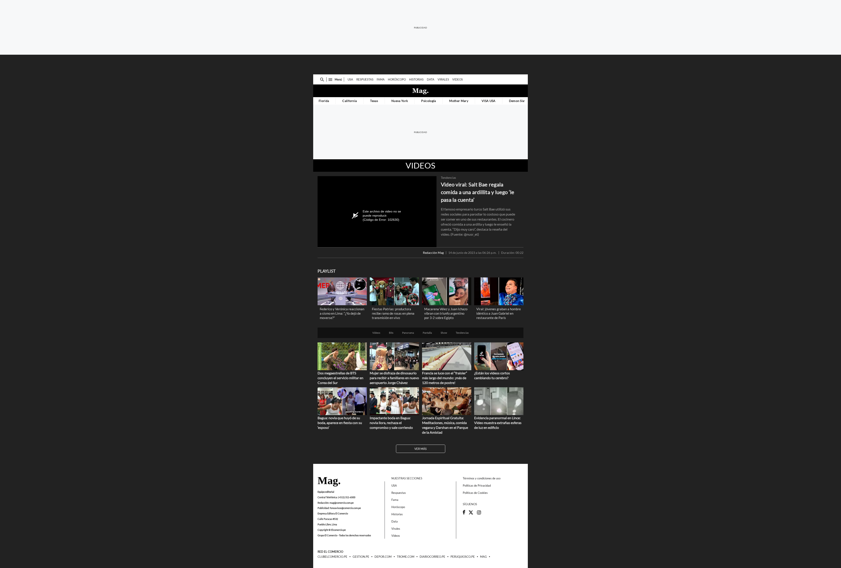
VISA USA (489, 101)
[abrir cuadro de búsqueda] (322, 79)
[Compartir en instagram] (479, 513)
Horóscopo (397, 79)
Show (444, 332)
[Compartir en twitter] (470, 513)
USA (350, 79)
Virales (443, 79)
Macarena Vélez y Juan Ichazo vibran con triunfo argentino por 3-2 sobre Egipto (445, 313)
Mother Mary (458, 101)
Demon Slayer (519, 101)
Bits (391, 332)
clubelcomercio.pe (332, 556)
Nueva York (399, 101)
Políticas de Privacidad (477, 485)
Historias (416, 79)
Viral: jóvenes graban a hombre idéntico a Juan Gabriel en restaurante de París (498, 313)
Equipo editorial (326, 491)
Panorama (408, 332)
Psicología (428, 101)
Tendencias (448, 177)
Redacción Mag (433, 252)
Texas (374, 101)
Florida (324, 101)
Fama (381, 79)
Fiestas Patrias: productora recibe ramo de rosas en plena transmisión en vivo (393, 313)
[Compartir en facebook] (464, 513)
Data (430, 79)
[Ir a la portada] (329, 482)
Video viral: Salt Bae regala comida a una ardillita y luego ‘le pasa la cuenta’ (477, 192)
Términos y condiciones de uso (481, 478)
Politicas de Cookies (475, 492)
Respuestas (364, 79)
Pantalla (427, 332)
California (349, 101)
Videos (457, 79)
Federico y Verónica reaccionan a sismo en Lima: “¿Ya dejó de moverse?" (342, 313)
